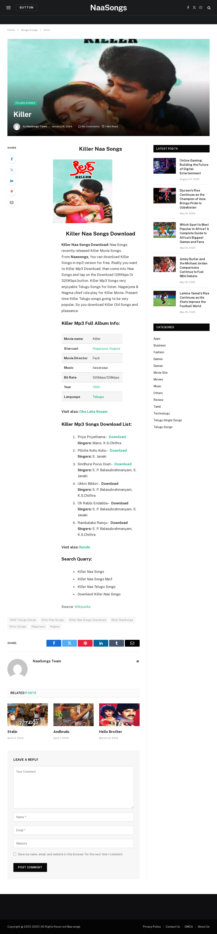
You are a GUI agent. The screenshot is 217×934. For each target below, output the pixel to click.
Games (158, 359)
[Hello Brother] (119, 714)
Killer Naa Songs (53, 620)
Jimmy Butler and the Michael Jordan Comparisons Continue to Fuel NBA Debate (193, 267)
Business (159, 345)
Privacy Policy (152, 926)
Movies (158, 379)
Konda (84, 547)
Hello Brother (110, 732)
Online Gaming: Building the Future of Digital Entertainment (194, 167)
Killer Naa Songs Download (87, 620)
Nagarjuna (100, 348)
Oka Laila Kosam (93, 411)
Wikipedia (82, 607)
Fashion (158, 352)
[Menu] (8, 8)
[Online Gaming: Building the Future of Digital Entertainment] (164, 165)
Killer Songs (18, 626)
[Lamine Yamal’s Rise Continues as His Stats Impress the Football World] (164, 298)
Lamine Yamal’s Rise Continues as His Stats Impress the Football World (194, 300)
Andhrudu (61, 732)
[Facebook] (11, 159)
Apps (156, 338)
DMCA (189, 926)
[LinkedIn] (11, 180)
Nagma (114, 348)
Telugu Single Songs (167, 420)
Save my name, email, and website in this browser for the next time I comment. (70, 854)
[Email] (11, 202)
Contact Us (173, 926)
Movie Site (160, 372)
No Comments (91, 126)
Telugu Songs (25, 103)
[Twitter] (11, 170)
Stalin (12, 732)
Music (157, 386)
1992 (96, 387)
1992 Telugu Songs (23, 620)
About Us (204, 926)
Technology (161, 413)
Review (158, 400)
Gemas (158, 366)
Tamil (157, 406)
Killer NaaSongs (122, 620)
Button (26, 7)
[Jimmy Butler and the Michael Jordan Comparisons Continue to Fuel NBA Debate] (164, 264)
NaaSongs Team (36, 126)
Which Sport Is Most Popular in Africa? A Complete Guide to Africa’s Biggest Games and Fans (194, 233)
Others (158, 393)
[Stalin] (27, 714)
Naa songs (73, 926)
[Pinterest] (11, 191)
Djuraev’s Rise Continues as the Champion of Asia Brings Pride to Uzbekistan (193, 199)
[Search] (209, 8)
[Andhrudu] (73, 714)
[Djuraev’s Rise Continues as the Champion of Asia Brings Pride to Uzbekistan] (164, 195)
